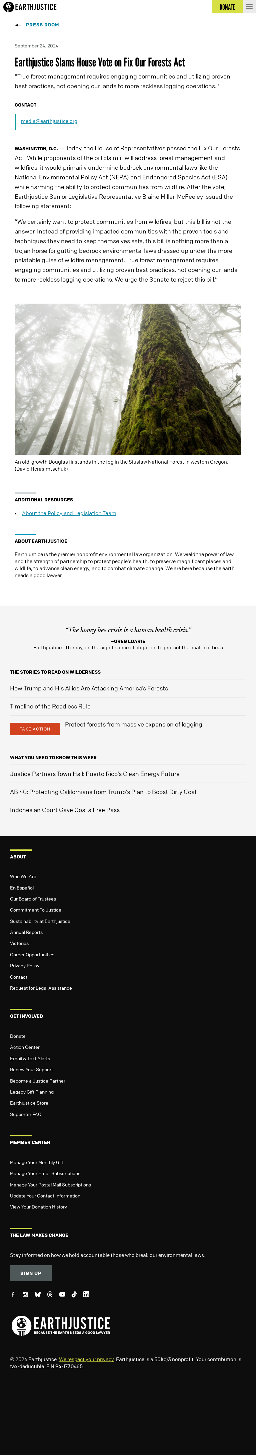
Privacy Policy (24, 965)
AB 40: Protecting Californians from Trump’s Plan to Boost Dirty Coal (103, 791)
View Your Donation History (38, 1206)
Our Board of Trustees (33, 899)
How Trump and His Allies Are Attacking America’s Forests (89, 688)
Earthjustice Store (29, 1103)
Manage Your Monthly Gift (37, 1162)
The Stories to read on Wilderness (55, 672)
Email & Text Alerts (30, 1058)
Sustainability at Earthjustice (40, 921)
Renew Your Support (31, 1069)
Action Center (25, 1047)
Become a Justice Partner (37, 1081)
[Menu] (249, 6)
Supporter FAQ (25, 1114)
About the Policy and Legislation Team (69, 513)
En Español (22, 887)
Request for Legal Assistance (41, 988)
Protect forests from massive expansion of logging (133, 724)
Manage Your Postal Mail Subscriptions (50, 1184)
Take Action (35, 729)
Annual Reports (26, 932)
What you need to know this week (53, 757)
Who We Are (23, 876)
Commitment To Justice (35, 910)
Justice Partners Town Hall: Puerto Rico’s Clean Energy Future (95, 773)
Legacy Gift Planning (32, 1092)
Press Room (42, 24)
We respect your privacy (86, 1359)
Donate (18, 1036)
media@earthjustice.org (49, 121)
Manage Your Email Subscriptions (45, 1173)
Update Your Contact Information (45, 1195)
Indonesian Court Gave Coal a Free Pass (65, 809)
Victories (19, 943)
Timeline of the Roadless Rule (50, 706)
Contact (18, 977)
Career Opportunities (32, 954)
